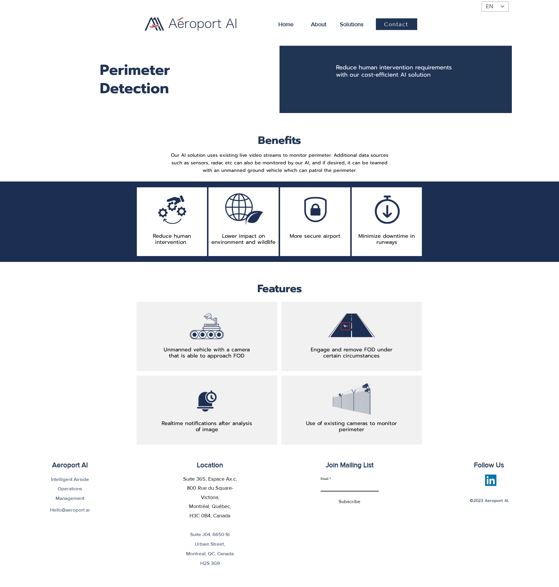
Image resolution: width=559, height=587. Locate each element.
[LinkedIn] (490, 480)
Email (324, 478)
